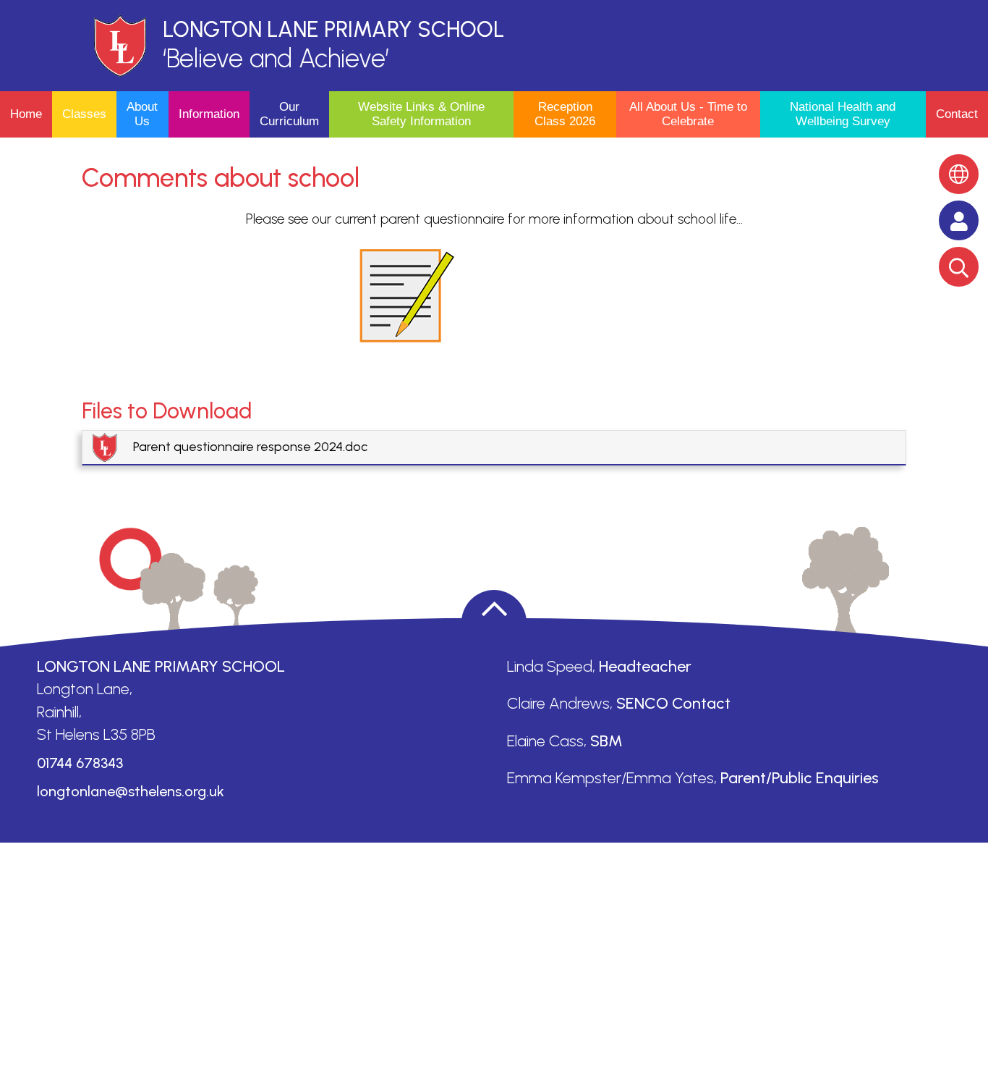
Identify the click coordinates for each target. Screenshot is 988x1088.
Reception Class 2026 (565, 114)
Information (209, 114)
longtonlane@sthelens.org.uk (130, 791)
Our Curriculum (289, 114)
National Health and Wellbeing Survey (842, 114)
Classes (84, 114)
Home (26, 114)
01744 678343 (80, 763)
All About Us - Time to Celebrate (688, 114)
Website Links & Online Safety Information (421, 114)
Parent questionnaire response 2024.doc (250, 447)
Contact (957, 114)
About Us (142, 114)
